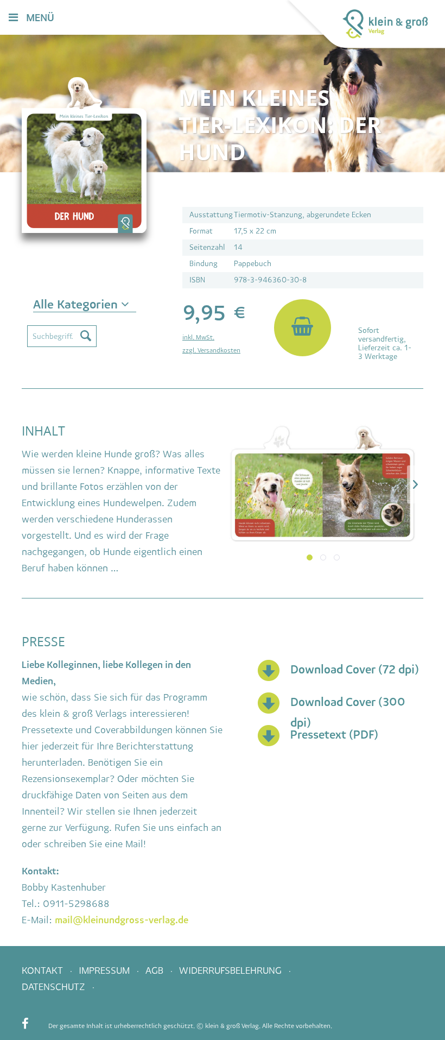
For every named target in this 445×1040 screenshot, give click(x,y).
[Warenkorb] (249, 18)
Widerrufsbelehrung (231, 970)
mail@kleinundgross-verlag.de (121, 920)
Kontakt (44, 970)
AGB (155, 970)
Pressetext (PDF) (334, 734)
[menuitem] (249, 18)
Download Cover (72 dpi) (354, 669)
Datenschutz (55, 987)
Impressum (105, 970)
